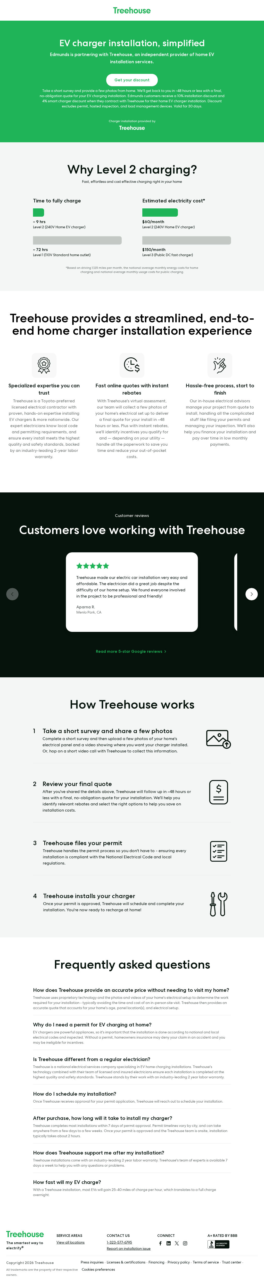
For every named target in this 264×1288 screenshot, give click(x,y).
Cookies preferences (98, 1270)
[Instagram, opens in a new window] (185, 1243)
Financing (156, 1263)
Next (251, 594)
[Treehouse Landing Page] (132, 10)
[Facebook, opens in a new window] (160, 1243)
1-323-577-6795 (119, 1243)
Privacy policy (179, 1263)
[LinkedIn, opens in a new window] (169, 1243)
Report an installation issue (129, 1249)
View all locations (70, 1243)
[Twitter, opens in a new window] (177, 1243)
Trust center (231, 1263)
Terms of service (206, 1263)
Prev (12, 594)
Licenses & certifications (126, 1263)
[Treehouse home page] (25, 1234)
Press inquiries (92, 1263)
